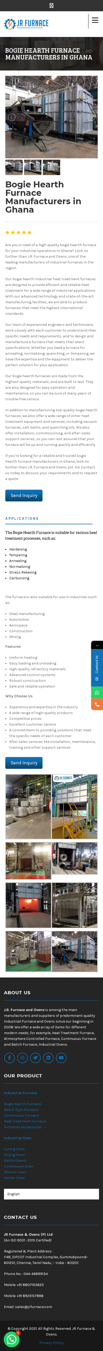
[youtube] (61, 1058)
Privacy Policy (51, 1343)
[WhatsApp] (97, 693)
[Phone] (97, 704)
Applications (22, 518)
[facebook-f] (9, 1058)
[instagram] (22, 1058)
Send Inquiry (24, 495)
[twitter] (35, 1058)
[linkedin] (48, 1058)
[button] (12, 1339)
